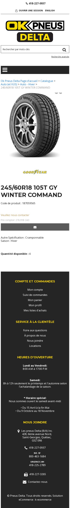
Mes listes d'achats (35, 310)
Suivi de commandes (35, 295)
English (50, 10)
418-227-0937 (37, 3)
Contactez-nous (37, 482)
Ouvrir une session (31, 10)
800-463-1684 (37, 456)
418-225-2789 (37, 465)
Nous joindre (35, 340)
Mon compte (35, 289)
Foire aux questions (35, 330)
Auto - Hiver (27, 84)
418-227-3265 (37, 474)
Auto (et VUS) (9, 84)
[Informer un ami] (35, 227)
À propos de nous (35, 335)
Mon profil (35, 305)
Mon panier (35, 300)
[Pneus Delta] (35, 31)
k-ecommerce (43, 499)
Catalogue (47, 81)
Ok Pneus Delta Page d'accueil (19, 81)
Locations (35, 346)
